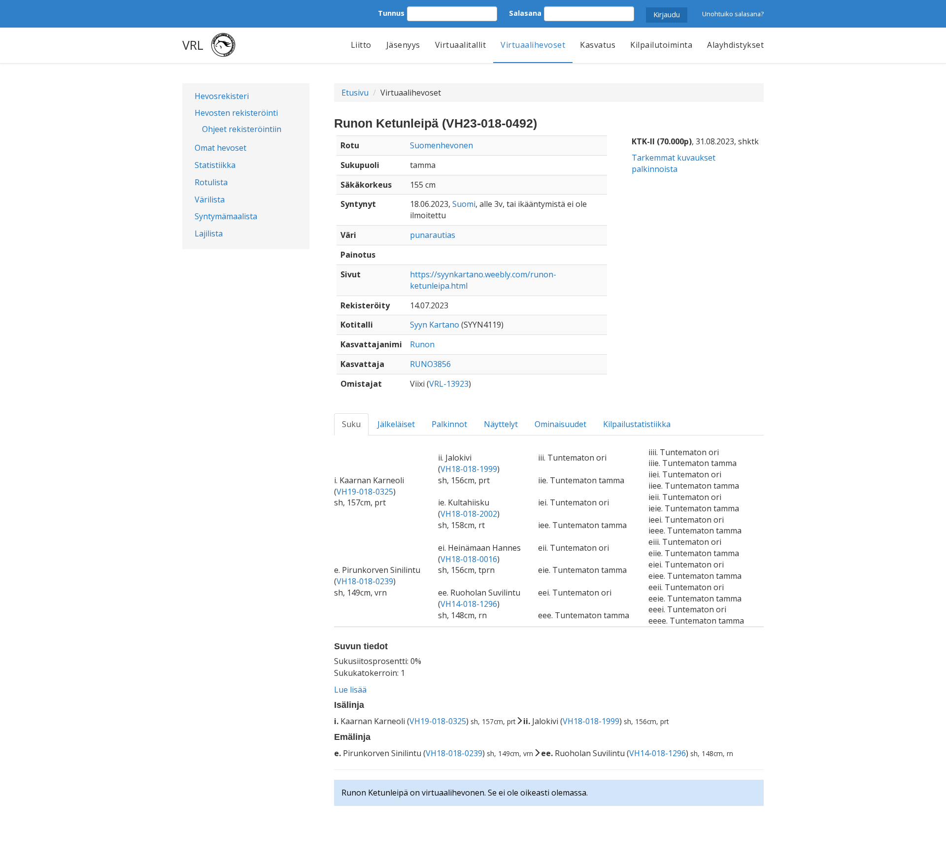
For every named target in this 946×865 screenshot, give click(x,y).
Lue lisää (350, 689)
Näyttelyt (501, 424)
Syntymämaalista (226, 216)
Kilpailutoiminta (661, 44)
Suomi (463, 204)
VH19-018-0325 (365, 491)
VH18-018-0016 (468, 559)
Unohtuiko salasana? (733, 13)
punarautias (432, 235)
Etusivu (355, 92)
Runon (422, 344)
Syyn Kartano (434, 324)
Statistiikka (215, 165)
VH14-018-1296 (468, 604)
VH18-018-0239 (365, 581)
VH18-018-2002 (468, 513)
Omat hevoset (220, 147)
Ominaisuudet (560, 424)
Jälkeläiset (396, 424)
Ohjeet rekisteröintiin (241, 129)
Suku (351, 424)
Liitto (361, 44)
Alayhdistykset (735, 44)
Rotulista (211, 182)
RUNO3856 (430, 364)
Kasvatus (597, 44)
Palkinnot (449, 424)
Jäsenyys (403, 44)
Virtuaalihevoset (533, 44)
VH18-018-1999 (468, 469)
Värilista (210, 199)
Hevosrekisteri (222, 96)
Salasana (525, 13)
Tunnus (391, 13)
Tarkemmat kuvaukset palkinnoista (673, 163)
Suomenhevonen (441, 145)
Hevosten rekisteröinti (236, 112)
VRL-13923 (449, 383)
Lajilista (209, 233)
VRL (192, 44)
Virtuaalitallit (460, 44)
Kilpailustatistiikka (637, 424)
